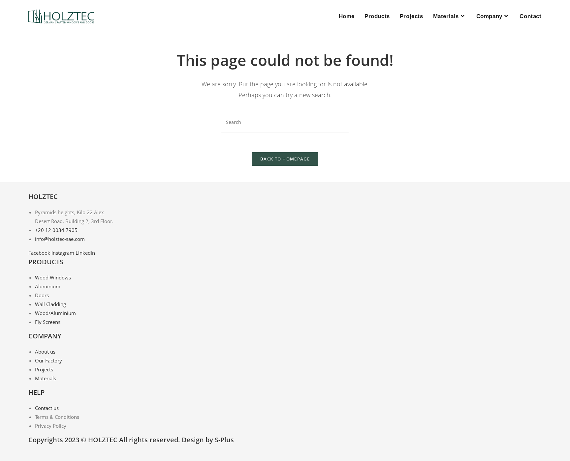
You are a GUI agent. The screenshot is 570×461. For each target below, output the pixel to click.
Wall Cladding (50, 304)
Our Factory (48, 360)
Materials (45, 378)
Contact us (47, 408)
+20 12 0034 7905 (56, 230)
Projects (44, 369)
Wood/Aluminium (55, 313)
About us (45, 351)
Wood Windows (53, 277)
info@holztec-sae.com (60, 239)
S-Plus (224, 439)
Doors (42, 295)
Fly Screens (47, 322)
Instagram (63, 252)
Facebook (39, 252)
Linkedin (85, 252)
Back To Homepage (285, 159)
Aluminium (47, 286)
